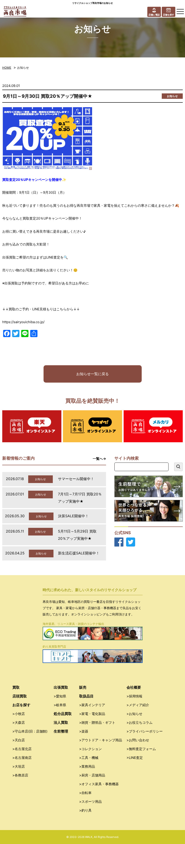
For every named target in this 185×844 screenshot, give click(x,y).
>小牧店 (18, 713)
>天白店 (18, 740)
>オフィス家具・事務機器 (99, 784)
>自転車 (85, 792)
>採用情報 (134, 696)
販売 (82, 687)
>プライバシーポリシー (145, 731)
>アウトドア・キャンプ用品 (100, 740)
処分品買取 (63, 713)
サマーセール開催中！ (76, 478)
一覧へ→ (99, 458)
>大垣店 (18, 766)
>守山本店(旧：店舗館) (29, 731)
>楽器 (83, 731)
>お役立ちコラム (140, 722)
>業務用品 (87, 766)
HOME (6, 67)
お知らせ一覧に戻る (92, 374)
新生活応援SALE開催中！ (78, 553)
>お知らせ (134, 713)
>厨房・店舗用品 (92, 775)
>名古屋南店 (22, 757)
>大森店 (18, 722)
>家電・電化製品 (92, 713)
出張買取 (61, 687)
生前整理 (61, 731)
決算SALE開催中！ (73, 516)
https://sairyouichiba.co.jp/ (23, 322)
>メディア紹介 (138, 705)
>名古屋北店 (22, 749)
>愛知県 (60, 696)
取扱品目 (86, 696)
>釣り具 (85, 810)
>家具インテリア (92, 705)
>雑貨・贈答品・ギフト (97, 722)
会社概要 (134, 687)
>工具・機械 (88, 757)
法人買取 (61, 722)
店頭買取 (19, 696)
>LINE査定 (135, 757)
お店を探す (21, 705)
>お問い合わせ (138, 740)
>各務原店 (20, 775)
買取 (16, 687)
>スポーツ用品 (90, 801)
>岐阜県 (60, 705)
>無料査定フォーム (141, 749)
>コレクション (90, 749)
